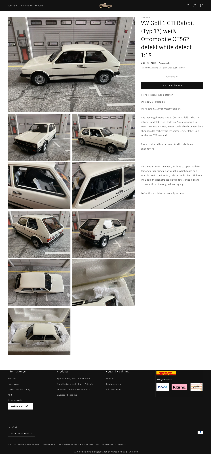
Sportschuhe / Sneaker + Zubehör (74, 378)
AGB (10, 394)
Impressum (13, 384)
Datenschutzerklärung (19, 389)
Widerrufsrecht (15, 400)
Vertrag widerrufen (20, 406)
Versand (154, 68)
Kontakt (12, 378)
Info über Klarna (114, 389)
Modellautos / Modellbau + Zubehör (75, 384)
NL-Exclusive (19, 444)
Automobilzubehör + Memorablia (73, 389)
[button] (26, 5)
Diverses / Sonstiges (67, 394)
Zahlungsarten (113, 384)
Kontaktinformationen (105, 444)
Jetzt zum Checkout (172, 85)
